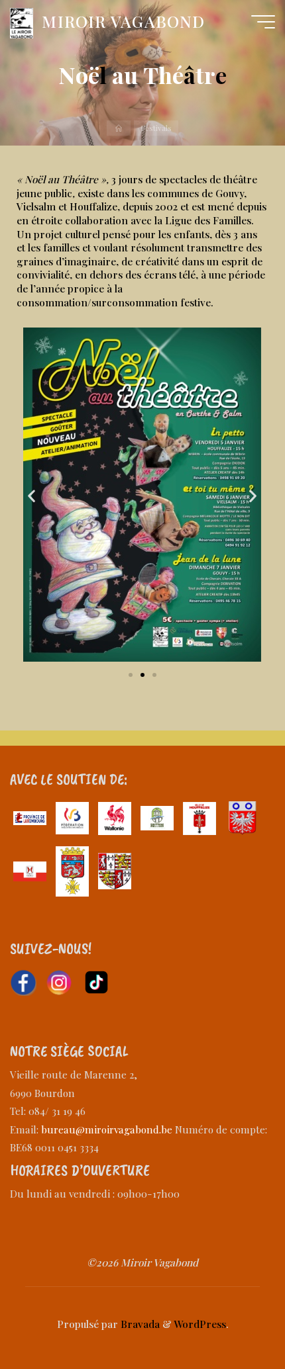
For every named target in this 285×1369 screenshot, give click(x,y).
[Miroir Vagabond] (21, 21)
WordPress (200, 1324)
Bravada (139, 1324)
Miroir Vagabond (123, 21)
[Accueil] (119, 128)
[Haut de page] (233, 1317)
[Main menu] (263, 21)
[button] (31, 495)
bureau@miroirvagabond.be (106, 1129)
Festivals (156, 127)
